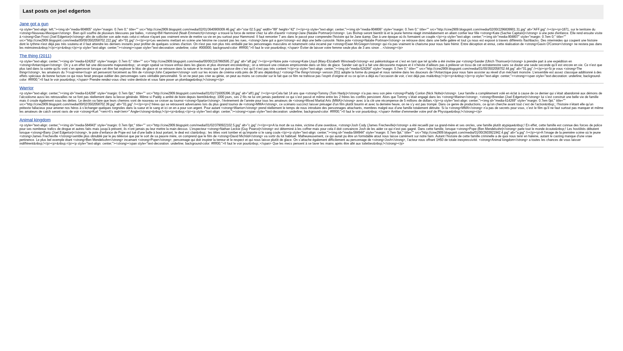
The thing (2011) (35, 55)
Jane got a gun (33, 23)
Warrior (26, 88)
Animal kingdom (35, 119)
